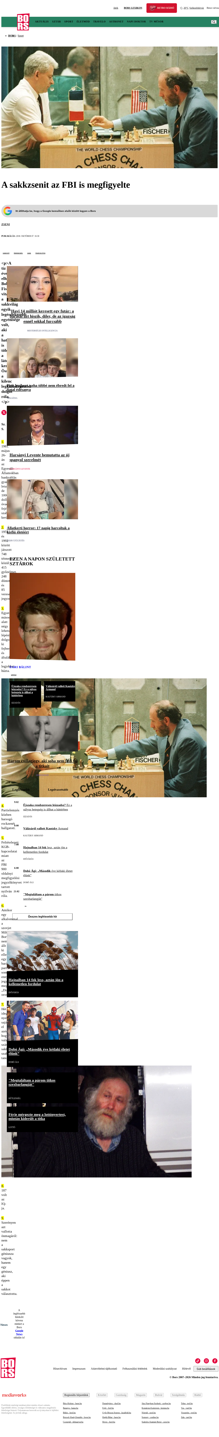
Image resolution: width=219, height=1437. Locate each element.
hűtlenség (15, 1098)
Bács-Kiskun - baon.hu (72, 1403)
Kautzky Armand (56, 696)
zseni (5, 224)
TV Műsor (156, 21)
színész (13, 675)
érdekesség (18, 253)
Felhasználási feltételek (135, 1368)
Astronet (116, 21)
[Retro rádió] (154, 8)
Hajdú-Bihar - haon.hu (111, 1417)
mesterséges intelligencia (42, 331)
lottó (12, 1127)
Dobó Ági (28, 882)
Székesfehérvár (194, 8)
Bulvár (158, 1395)
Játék (115, 8)
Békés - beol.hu (69, 1413)
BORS (12, 35)
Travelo (99, 21)
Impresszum (78, 1368)
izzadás (15, 703)
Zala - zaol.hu (186, 1417)
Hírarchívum (60, 1368)
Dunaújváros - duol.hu (111, 1403)
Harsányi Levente (20, 469)
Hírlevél (186, 1368)
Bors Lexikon (133, 8)
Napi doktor (136, 21)
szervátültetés (15, 540)
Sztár (56, 21)
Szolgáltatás (178, 1395)
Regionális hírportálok (76, 1395)
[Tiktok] (197, 1360)
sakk (29, 253)
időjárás (28, 859)
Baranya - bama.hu (70, 1408)
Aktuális (42, 21)
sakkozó (6, 253)
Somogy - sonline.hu (150, 1417)
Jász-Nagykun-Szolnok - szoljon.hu (156, 1403)
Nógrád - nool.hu (149, 1413)
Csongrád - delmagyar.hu (73, 1422)
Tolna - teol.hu (187, 1403)
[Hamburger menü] (9, 22)
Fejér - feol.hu (108, 1408)
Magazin (140, 1395)
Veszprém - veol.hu (189, 1413)
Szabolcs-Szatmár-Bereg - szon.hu (156, 1422)
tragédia (12, 398)
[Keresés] (214, 22)
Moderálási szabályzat (165, 1368)
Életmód (83, 21)
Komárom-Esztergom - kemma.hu (155, 1408)
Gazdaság (121, 1395)
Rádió (197, 1395)
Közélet (102, 1395)
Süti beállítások (206, 1369)
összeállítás (40, 253)
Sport (68, 21)
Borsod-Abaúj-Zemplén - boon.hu (77, 1417)
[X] (4, 413)
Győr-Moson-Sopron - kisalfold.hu (116, 1413)
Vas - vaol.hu (186, 1408)
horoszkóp (42, 775)
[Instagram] (206, 1360)
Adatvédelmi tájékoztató (104, 1368)
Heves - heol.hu (108, 1422)
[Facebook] (214, 1360)
